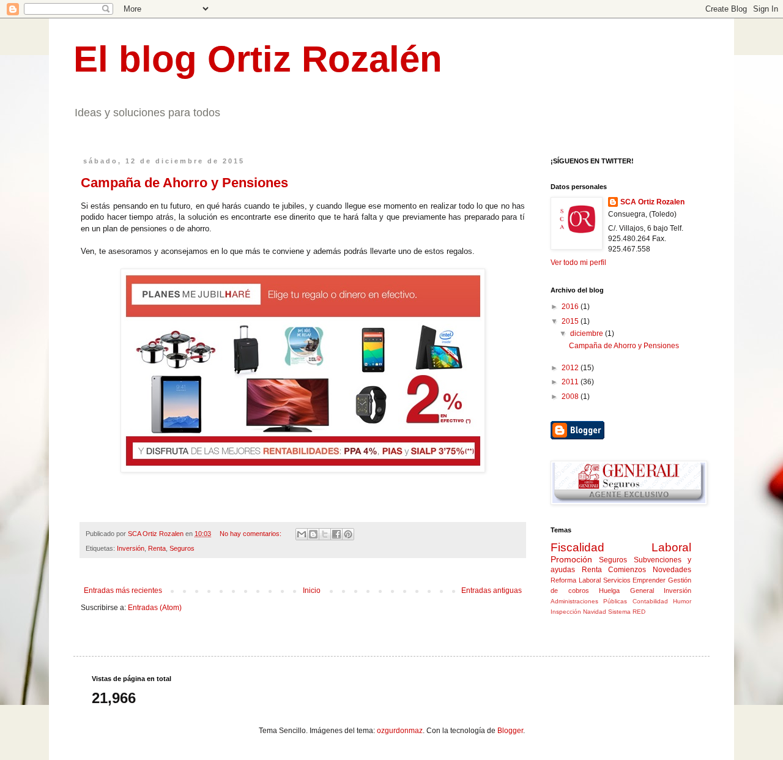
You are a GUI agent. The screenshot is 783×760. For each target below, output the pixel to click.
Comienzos (627, 569)
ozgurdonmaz (400, 730)
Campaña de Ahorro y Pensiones (184, 182)
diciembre (587, 333)
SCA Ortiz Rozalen (652, 202)
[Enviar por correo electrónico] (301, 534)
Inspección (566, 611)
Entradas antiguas (491, 590)
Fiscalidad (577, 547)
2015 (571, 321)
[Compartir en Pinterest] (348, 534)
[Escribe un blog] (313, 534)
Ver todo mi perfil (578, 262)
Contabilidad (650, 601)
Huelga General (626, 590)
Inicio (312, 590)
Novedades (672, 569)
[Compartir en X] (325, 534)
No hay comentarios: (251, 533)
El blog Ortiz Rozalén (257, 59)
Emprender (649, 580)
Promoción (571, 559)
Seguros (182, 548)
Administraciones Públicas (589, 601)
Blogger (510, 730)
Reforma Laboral (576, 580)
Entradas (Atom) (155, 607)
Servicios (617, 580)
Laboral (671, 547)
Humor (682, 601)
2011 (571, 382)
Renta (157, 548)
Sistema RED (626, 611)
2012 (571, 367)
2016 (571, 306)
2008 (571, 396)
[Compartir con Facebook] (336, 534)
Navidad (594, 611)
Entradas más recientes (123, 590)
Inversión (130, 548)
